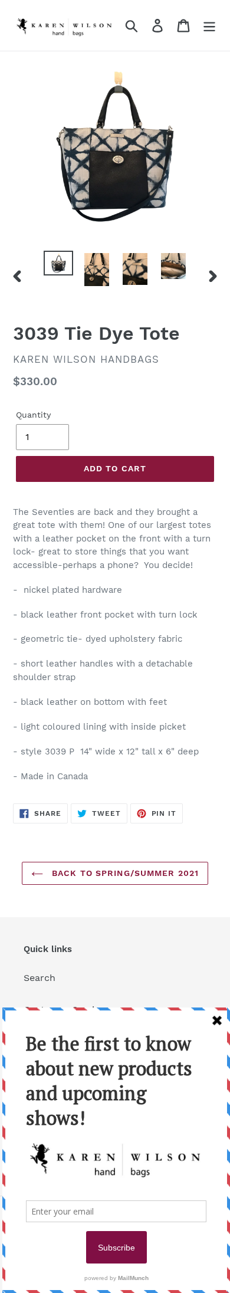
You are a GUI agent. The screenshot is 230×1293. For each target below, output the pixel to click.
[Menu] (209, 25)
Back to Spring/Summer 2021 (124, 873)
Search (39, 977)
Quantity (33, 414)
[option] (59, 264)
